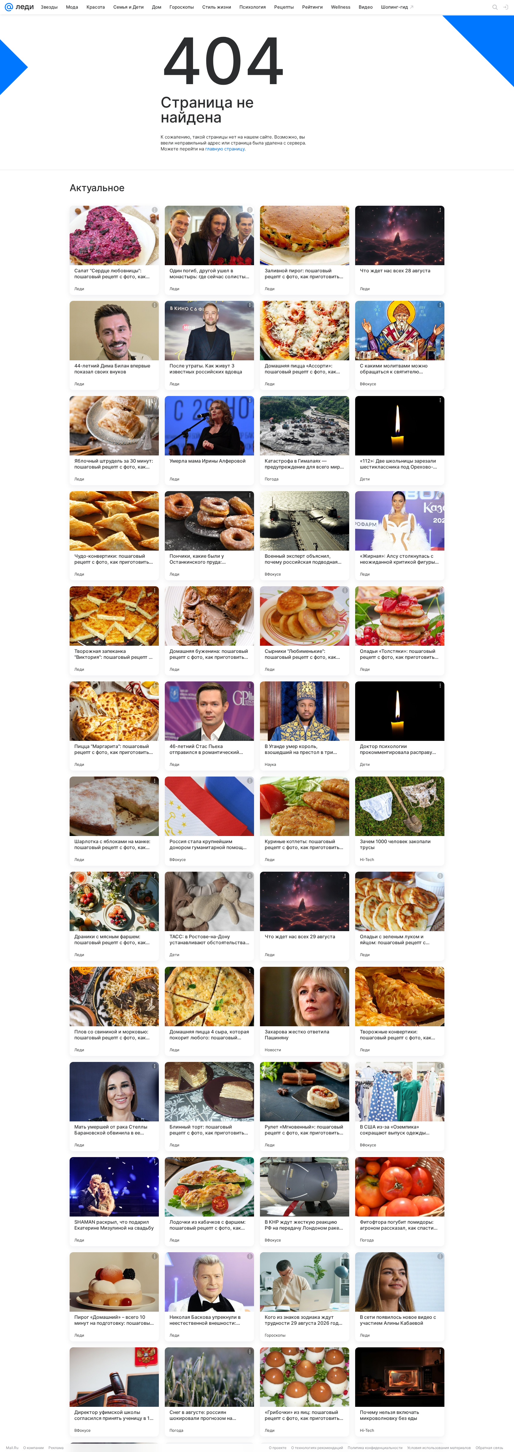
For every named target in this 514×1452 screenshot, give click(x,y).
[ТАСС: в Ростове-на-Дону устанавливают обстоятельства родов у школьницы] (209, 916)
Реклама (56, 1447)
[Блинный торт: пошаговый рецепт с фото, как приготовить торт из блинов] (209, 1106)
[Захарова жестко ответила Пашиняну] (304, 1011)
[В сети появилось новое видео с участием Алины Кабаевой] (399, 1296)
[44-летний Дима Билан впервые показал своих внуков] (114, 345)
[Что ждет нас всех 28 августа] (399, 250)
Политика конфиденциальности (375, 1447)
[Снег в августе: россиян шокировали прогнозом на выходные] (209, 1392)
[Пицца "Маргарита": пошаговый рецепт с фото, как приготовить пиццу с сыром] (114, 726)
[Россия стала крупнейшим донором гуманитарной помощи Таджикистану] (209, 821)
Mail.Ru (12, 1447)
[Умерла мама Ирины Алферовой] (209, 440)
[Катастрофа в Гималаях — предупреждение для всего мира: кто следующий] (304, 440)
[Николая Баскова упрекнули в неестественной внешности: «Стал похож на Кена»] (209, 1296)
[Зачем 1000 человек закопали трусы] (399, 821)
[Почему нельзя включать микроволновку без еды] (399, 1392)
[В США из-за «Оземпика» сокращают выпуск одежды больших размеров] (399, 1106)
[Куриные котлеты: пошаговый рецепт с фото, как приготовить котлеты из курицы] (304, 821)
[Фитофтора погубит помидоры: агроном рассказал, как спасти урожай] (399, 1201)
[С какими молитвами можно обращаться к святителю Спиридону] (399, 345)
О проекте (277, 1447)
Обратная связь (489, 1447)
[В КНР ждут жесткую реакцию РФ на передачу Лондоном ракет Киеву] (304, 1201)
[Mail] (9, 7)
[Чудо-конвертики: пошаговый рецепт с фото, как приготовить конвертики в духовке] (114, 535)
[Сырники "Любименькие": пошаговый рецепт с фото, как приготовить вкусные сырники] (304, 630)
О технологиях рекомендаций (317, 1447)
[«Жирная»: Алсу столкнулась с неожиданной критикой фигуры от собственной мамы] (399, 535)
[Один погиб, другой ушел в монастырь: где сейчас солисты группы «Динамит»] (209, 250)
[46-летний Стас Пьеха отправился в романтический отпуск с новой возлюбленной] (209, 726)
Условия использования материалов (439, 1447)
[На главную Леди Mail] (23, 7)
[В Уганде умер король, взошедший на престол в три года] (304, 726)
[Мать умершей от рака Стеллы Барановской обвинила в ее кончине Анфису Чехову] (114, 1106)
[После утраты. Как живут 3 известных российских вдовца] (209, 345)
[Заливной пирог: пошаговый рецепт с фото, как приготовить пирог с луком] (304, 250)
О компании (33, 1447)
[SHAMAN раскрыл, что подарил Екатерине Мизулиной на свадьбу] (114, 1201)
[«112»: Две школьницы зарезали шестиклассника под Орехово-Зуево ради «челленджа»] (399, 440)
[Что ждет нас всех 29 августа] (304, 916)
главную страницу (225, 149)
